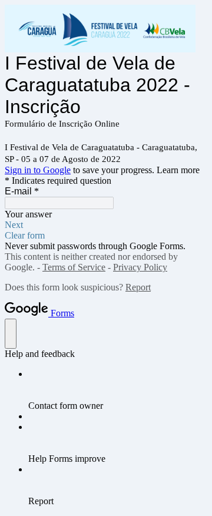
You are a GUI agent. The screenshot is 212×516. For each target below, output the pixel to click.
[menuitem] (117, 390)
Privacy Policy (140, 267)
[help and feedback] (10, 334)
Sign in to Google (38, 170)
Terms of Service (73, 267)
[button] (106, 225)
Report (138, 287)
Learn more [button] (178, 170)
